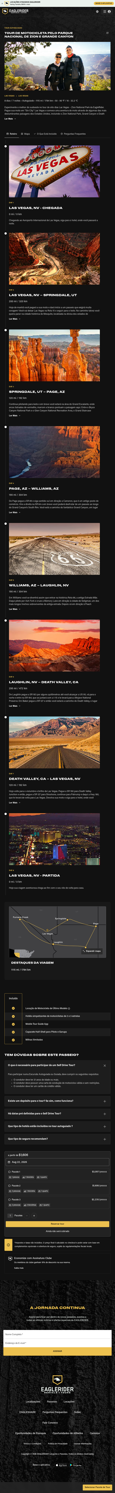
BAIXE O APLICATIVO (104, 3)
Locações (69, 1402)
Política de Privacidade (57, 1444)
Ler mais (8, 119)
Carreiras (95, 1433)
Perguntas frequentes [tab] (75, 134)
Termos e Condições (32, 1444)
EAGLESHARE (27, 1412)
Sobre (77, 1412)
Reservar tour (57, 1224)
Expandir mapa (93, 951)
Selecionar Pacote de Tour (97, 1487)
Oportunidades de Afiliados (68, 1433)
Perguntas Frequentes (54, 1412)
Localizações (33, 1402)
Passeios (52, 1402)
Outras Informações (83, 1444)
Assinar (57, 1351)
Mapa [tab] (27, 134)
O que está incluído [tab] (47, 134)
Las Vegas (9, 96)
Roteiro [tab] (13, 134)
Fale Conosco (50, 1423)
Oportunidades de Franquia (30, 1433)
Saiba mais (19, 1268)
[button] (57, 1066)
